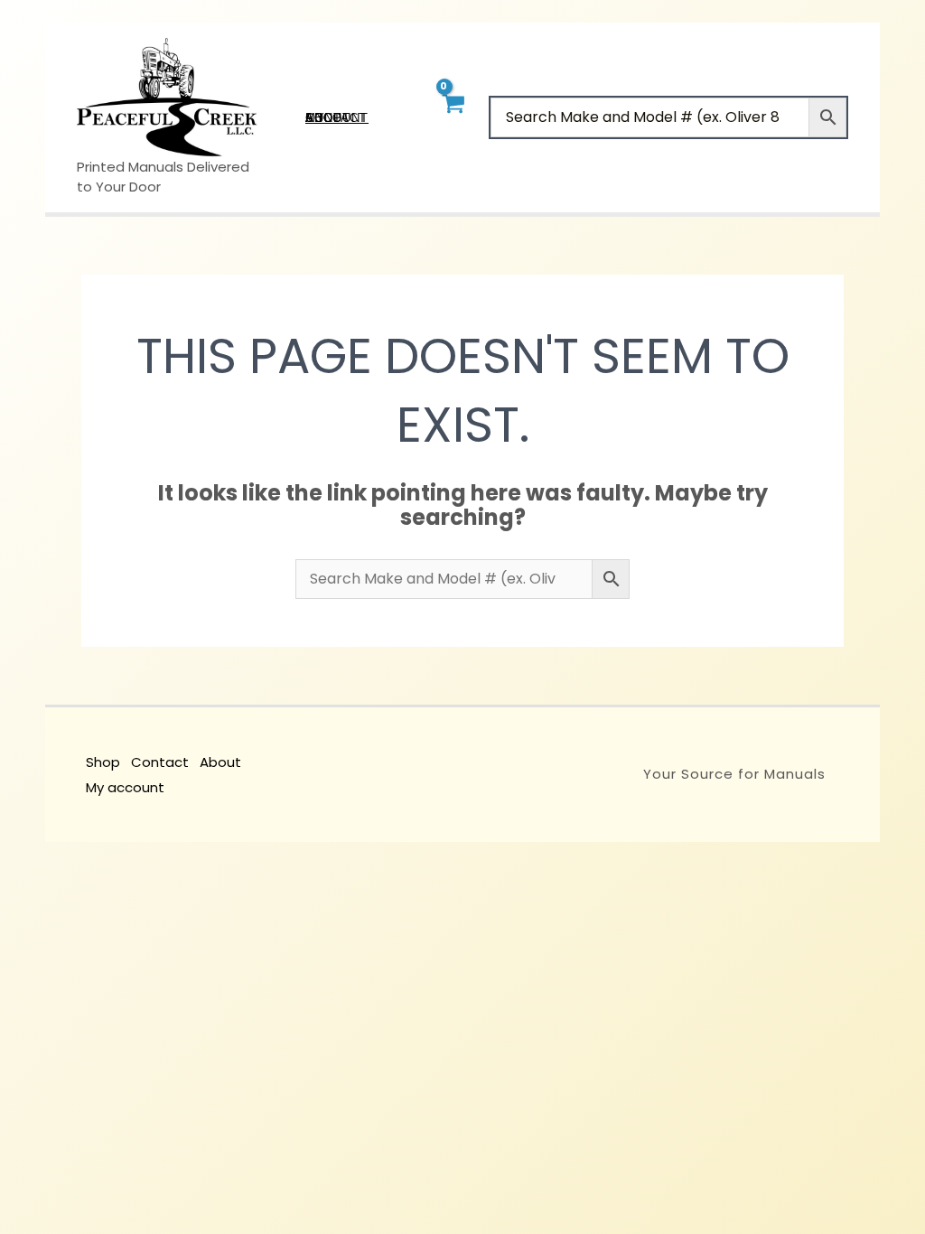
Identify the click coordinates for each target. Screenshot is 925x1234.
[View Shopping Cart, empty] (452, 117)
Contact (160, 762)
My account (125, 787)
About (220, 762)
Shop (103, 762)
